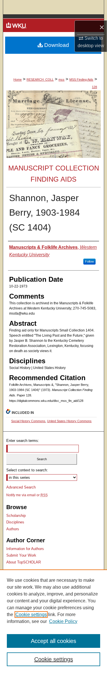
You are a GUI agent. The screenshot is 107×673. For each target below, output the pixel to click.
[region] (53, 621)
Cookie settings (31, 614)
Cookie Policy (63, 621)
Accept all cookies (53, 641)
